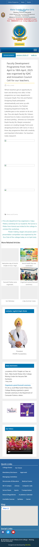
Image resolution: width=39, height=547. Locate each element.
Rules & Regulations (9, 495)
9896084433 (14, 21)
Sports (16, 490)
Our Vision (18, 468)
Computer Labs (27, 486)
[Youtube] (13, 532)
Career (28, 499)
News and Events (12, 214)
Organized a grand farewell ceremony (18, 383)
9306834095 (27, 19)
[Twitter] (8, 532)
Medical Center (27, 481)
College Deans (7, 467)
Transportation (27, 490)
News (22, 2)
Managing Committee (10, 477)
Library (17, 486)
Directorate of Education (11, 481)
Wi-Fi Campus (7, 486)
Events (29, 2)
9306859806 (19, 19)
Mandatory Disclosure (10, 472)
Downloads (19, 44)
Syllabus (20, 499)
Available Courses (8, 499)
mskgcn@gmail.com (30, 21)
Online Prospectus (13, 2)
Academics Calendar (26, 495)
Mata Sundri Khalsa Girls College (22, 10)
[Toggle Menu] (35, 50)
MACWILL (28, 545)
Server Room (7, 490)
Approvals (23, 472)
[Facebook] (3, 532)
